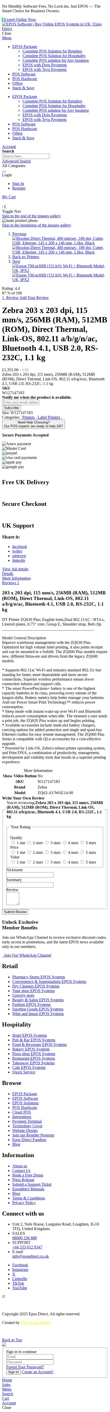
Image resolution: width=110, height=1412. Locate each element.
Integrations (21, 1117)
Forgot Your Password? (25, 1367)
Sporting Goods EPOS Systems (37, 1009)
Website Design (25, 1130)
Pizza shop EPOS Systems (33, 1054)
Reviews (10, 583)
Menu (7, 38)
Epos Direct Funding (29, 1140)
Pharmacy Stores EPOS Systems (38, 977)
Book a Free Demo (27, 1175)
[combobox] (25, 156)
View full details (15, 569)
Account (9, 146)
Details (7, 573)
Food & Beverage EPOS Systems (39, 1044)
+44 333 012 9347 (27, 1247)
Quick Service (23, 1072)
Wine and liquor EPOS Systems (38, 1013)
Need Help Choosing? (33, 424)
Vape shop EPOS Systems (33, 991)
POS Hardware (24, 1107)
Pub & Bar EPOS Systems (33, 1040)
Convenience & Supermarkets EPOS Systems (49, 981)
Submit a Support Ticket (31, 1184)
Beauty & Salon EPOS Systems (38, 1000)
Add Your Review (34, 297)
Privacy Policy (24, 1203)
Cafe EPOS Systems (29, 1067)
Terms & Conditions (28, 1198)
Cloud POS (21, 1112)
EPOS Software (25, 1098)
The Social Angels (35, 1322)
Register (19, 188)
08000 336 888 (24, 1238)
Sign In (18, 183)
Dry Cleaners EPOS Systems (35, 986)
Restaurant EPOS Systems (33, 1058)
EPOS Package (24, 1094)
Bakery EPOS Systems (31, 1049)
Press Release (23, 1180)
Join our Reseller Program (33, 1135)
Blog (16, 1144)
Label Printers (49, 417)
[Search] (4, 171)
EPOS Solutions (25, 1103)
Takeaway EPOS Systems (33, 1063)
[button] (7, 1389)
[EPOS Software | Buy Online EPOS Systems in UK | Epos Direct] (55, 29)
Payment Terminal (27, 1121)
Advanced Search (16, 161)
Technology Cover (27, 1126)
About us (19, 1166)
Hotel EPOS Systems (29, 1035)
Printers (28, 417)
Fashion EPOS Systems (31, 1004)
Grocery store (23, 995)
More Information (16, 578)
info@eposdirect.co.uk (30, 1256)
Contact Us (21, 1170)
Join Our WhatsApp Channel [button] (27, 955)
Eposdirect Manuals (28, 1189)
